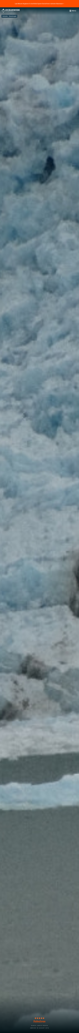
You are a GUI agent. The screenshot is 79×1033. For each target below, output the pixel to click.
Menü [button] (74, 11)
